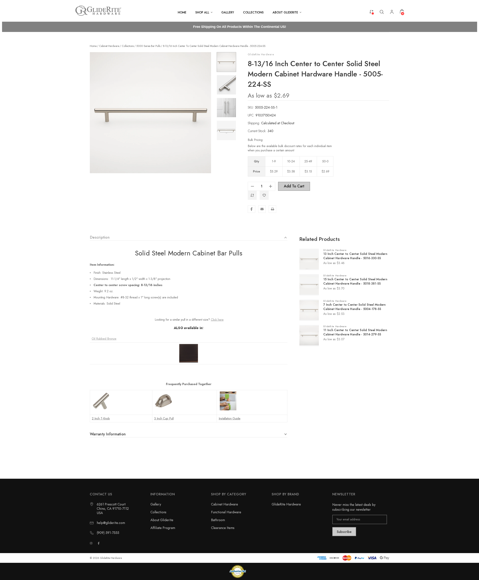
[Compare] (371, 11)
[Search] (381, 11)
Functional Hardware (226, 512)
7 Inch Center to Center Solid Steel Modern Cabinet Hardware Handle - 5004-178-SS (354, 307)
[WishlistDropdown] (264, 195)
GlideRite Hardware (261, 54)
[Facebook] (251, 209)
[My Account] (392, 12)
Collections (158, 512)
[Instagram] (91, 543)
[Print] (272, 209)
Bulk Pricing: (255, 140)
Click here (217, 319)
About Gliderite (161, 520)
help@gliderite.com (111, 523)
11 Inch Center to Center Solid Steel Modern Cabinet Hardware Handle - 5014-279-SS (355, 332)
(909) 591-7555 (108, 533)
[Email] (262, 209)
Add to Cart (294, 186)
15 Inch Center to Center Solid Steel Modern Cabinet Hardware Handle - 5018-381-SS (355, 281)
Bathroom (218, 520)
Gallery (155, 504)
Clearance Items (222, 527)
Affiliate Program (162, 527)
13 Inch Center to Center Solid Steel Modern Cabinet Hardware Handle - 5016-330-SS (355, 256)
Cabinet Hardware (224, 504)
